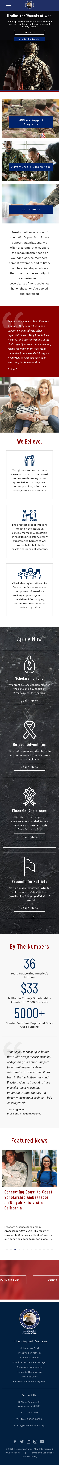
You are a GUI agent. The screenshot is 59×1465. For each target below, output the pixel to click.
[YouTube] (41, 1441)
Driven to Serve (29, 1376)
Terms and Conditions (42, 1452)
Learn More (29, 700)
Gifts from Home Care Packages (29, 1362)
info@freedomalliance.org (30, 1425)
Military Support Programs (31, 122)
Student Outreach (29, 1357)
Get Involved (31, 209)
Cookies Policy (29, 1456)
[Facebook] (14, 1441)
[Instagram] (34, 1441)
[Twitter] (21, 1441)
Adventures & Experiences (31, 166)
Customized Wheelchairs (29, 1367)
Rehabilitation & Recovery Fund (29, 1381)
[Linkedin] (28, 1441)
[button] (7, 1249)
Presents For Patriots (29, 1353)
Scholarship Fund (29, 1348)
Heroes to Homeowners (29, 1372)
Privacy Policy (12, 1452)
